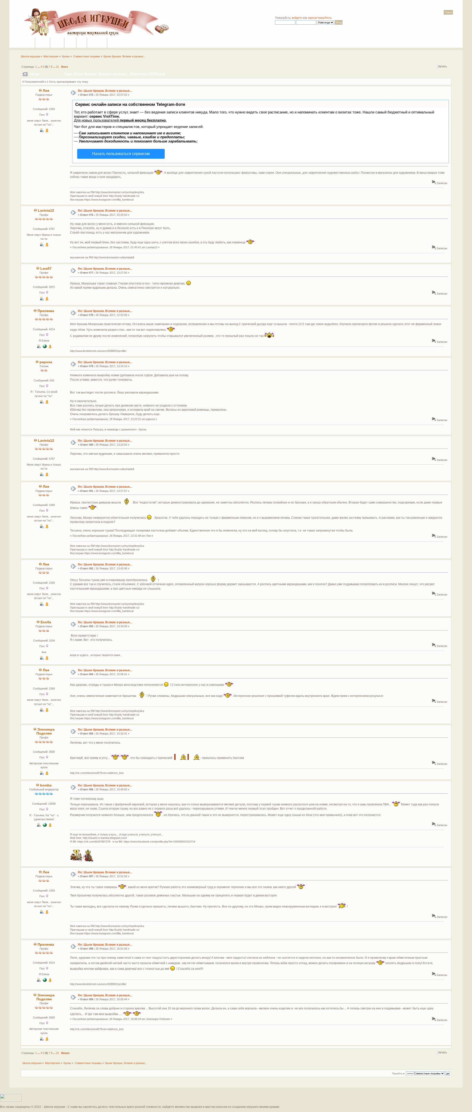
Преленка (46, 311)
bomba (46, 785)
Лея (46, 91)
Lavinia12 (46, 210)
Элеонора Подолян (45, 731)
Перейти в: (398, 1073)
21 (57, 66)
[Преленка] (45, 347)
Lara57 (46, 268)
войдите (297, 17)
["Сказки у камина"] (45, 825)
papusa (46, 362)
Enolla (46, 622)
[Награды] (47, 131)
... (39, 66)
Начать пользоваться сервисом (121, 154)
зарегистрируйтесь (320, 17)
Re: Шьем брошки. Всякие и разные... (105, 91)
